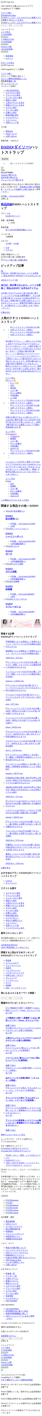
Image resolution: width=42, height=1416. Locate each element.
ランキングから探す (14, 98)
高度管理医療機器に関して (17, 1314)
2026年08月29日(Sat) (9, 945)
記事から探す (11, 113)
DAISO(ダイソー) (16, 147)
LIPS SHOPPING (12, 90)
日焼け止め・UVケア (14, 975)
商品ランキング (12, 1283)
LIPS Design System (13, 1260)
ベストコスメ (11, 120)
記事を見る (5, 868)
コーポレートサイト (14, 1226)
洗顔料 (8, 985)
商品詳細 (5, 159)
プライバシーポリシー (15, 1234)
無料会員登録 (27, 1380)
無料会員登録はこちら (17, 79)
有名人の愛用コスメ (14, 920)
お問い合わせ (11, 136)
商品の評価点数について (16, 1248)
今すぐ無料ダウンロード (11, 1380)
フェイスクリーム (13, 965)
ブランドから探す (13, 95)
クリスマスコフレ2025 (15, 928)
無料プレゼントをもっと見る (13, 1135)
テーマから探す (12, 110)
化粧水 (8, 968)
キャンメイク (11, 883)
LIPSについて (11, 134)
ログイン (9, 58)
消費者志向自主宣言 (14, 1239)
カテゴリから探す (13, 93)
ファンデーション (13, 970)
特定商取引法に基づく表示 (17, 1311)
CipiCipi (9, 881)
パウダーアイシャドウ (15, 973)
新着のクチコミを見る (15, 105)
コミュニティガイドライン (17, 1250)
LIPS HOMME (11, 1301)
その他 (8, 244)
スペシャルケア (12, 963)
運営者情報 (10, 1221)
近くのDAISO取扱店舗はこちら (19, 230)
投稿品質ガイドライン (15, 1255)
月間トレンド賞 (12, 123)
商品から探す (11, 100)
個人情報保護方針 (13, 1229)
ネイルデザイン (12, 118)
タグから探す (11, 108)
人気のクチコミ (12, 1278)
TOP (7, 248)
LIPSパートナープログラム (17, 1253)
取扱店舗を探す (12, 115)
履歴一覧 (12, 81)
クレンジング (11, 978)
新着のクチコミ (12, 1281)
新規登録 (9, 56)
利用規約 (9, 1231)
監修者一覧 (10, 1274)
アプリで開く (6, 13)
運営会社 (9, 131)
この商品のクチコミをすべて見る (15, 500)
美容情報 (9, 1296)
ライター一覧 (11, 1276)
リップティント (12, 980)
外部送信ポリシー (13, 1236)
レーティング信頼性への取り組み (19, 189)
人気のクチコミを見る (15, 103)
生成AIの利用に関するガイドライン (21, 1258)
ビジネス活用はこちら (15, 1262)
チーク (8, 983)
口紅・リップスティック (16, 988)
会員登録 (4, 1336)
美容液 (8, 960)
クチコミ (9, 250)
